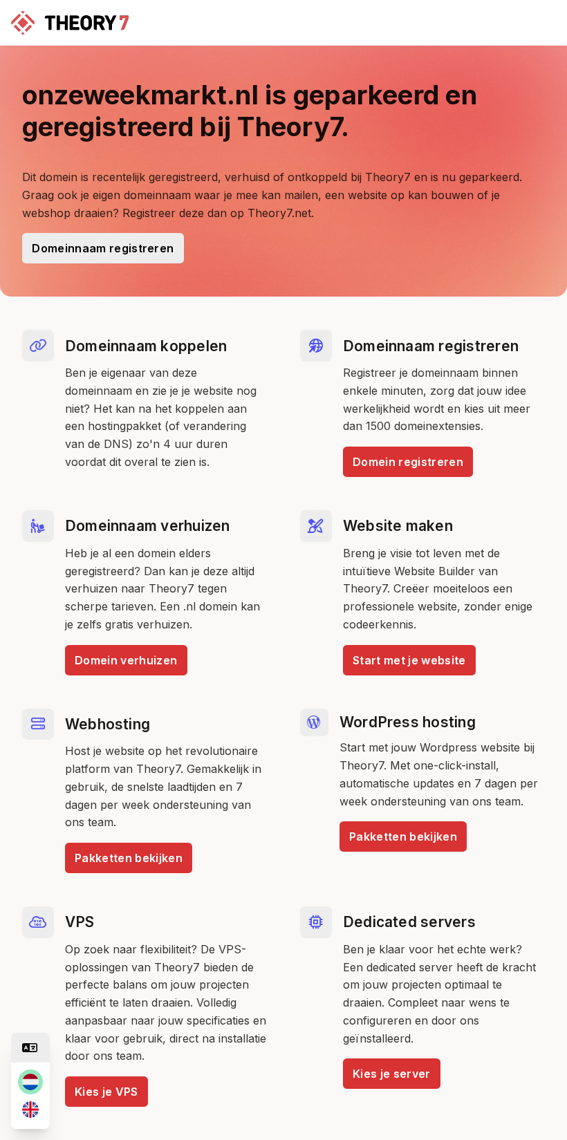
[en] (30, 1109)
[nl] (30, 1082)
